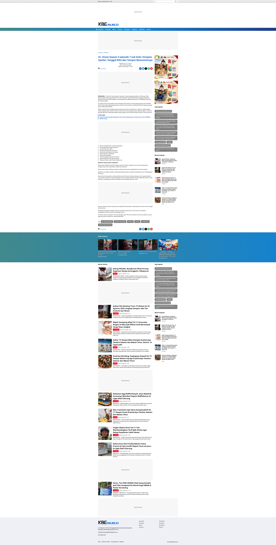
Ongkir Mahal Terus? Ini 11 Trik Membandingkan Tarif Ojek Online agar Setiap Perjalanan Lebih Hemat (130, 429)
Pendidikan (142, 29)
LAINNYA (106, 52)
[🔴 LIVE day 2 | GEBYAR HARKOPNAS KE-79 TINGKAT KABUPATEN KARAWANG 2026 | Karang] (168, 244)
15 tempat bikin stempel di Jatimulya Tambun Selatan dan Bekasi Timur (166, 138)
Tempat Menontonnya (105, 225)
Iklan (99, 541)
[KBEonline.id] (108, 24)
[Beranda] (96, 29)
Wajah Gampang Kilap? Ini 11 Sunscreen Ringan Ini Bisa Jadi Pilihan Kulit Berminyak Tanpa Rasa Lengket (169, 180)
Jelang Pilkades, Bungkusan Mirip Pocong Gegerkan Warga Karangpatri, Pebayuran (169, 160)
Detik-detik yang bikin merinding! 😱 (124, 252)
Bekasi (114, 29)
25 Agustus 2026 (160, 142)
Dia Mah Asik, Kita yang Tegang (148, 251)
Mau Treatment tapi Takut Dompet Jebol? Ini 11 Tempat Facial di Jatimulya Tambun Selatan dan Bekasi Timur (132, 412)
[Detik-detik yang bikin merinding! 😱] (128, 244)
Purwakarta (127, 29)
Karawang (107, 29)
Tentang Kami (115, 541)
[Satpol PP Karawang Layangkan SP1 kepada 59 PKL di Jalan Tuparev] (107, 244)
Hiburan (149, 29)
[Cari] (176, 1)
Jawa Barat (100, 29)
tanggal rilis (145, 221)
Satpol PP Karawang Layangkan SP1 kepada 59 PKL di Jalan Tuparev (107, 253)
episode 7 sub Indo (120, 221)
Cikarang (120, 29)
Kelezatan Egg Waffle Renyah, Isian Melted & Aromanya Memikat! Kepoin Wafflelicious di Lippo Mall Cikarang (132, 396)
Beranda (100, 52)
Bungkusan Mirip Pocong (163, 145)
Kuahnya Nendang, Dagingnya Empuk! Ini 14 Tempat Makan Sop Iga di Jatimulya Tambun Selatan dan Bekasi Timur (169, 200)
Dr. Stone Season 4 (107, 221)
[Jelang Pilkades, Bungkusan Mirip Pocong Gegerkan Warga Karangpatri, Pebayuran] (158, 161)
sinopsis (130, 221)
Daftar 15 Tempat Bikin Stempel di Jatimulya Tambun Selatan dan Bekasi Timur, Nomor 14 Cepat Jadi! (169, 190)
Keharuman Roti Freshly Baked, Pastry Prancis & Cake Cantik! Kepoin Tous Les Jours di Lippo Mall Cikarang (132, 446)
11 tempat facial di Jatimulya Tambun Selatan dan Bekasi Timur (166, 121)
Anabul (169, 142)
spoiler (137, 221)
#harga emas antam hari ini (163, 111)
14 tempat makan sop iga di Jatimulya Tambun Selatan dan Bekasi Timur (166, 133)
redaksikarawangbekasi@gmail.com (108, 532)
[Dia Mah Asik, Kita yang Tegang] (148, 244)
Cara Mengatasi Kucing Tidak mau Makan (165, 149)
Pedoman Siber (106, 541)
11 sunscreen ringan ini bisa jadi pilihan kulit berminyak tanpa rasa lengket (165, 116)
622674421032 (102, 535)
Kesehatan (134, 29)
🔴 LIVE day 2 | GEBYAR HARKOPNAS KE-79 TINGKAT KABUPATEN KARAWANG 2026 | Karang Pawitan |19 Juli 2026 (167, 254)
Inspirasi (116, 435)
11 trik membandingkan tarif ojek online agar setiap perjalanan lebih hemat (165, 127)
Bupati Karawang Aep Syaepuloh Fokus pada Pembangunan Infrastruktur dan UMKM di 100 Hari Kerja (125, 117)
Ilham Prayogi (127, 63)
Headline (116, 313)
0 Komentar (102, 68)
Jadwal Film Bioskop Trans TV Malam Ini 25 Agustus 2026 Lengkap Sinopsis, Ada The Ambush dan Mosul (169, 170)
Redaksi (122, 541)
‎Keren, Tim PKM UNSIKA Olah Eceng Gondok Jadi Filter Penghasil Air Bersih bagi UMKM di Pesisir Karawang (132, 485)
